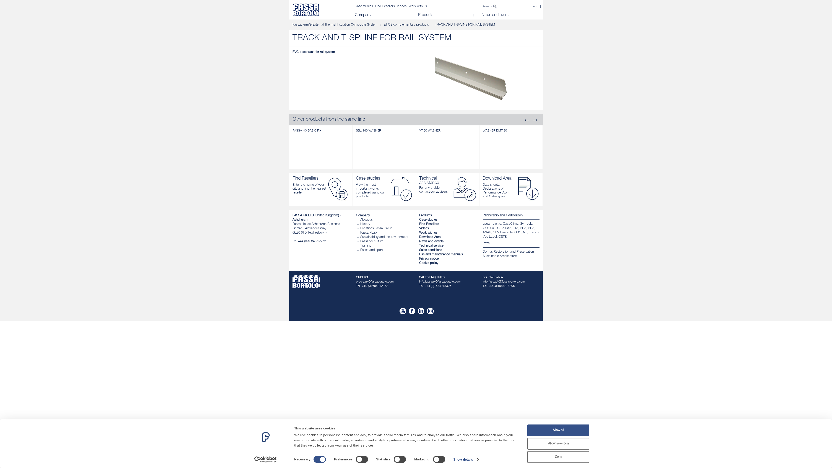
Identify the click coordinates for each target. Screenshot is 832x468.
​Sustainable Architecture (500, 256)
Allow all (558, 430)
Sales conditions (430, 250)
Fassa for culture (372, 241)
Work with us (418, 6)
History (365, 224)
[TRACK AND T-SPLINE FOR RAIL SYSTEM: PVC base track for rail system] (479, 80)
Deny (558, 456)
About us (366, 219)
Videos (401, 6)
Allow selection (558, 443)
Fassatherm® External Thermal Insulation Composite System (334, 24)
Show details (463, 459)
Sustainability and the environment (384, 237)
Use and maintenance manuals (441, 254)
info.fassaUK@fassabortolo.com (504, 281)
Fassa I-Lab (368, 232)
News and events (431, 241)
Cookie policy (428, 263)
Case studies (364, 6)
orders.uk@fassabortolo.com (375, 281)
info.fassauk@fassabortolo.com (440, 281)
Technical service (431, 245)
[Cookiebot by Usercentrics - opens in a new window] (265, 459)
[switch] (362, 459)
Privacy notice (429, 258)
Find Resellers (385, 6)
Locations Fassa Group (376, 228)
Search (487, 6)
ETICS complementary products (406, 24)
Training (365, 245)
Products (425, 215)
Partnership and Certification (503, 215)
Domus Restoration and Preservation (508, 252)
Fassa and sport (371, 250)
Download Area (430, 237)
